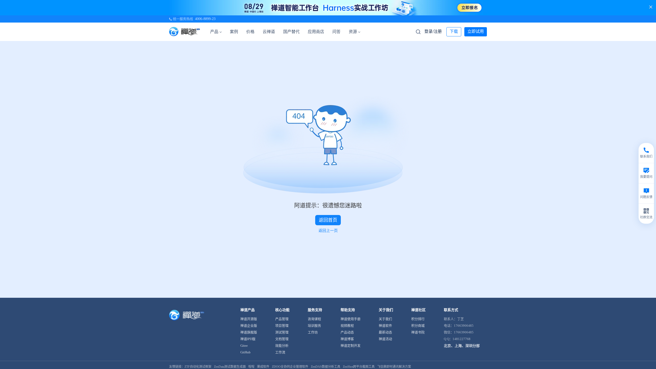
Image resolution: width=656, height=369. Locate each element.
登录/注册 (433, 31)
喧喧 (251, 366)
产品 (214, 31)
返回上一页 (328, 231)
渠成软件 (263, 366)
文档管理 (282, 339)
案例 (234, 31)
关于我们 (385, 319)
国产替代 (291, 31)
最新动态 (385, 332)
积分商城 (418, 325)
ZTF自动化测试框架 (197, 366)
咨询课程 (314, 319)
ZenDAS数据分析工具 (325, 366)
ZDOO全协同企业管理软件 (290, 366)
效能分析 (282, 345)
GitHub (245, 352)
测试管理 (282, 332)
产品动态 (347, 332)
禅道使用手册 (351, 319)
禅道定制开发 (351, 345)
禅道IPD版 (247, 339)
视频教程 (347, 325)
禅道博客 (347, 339)
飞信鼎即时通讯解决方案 (394, 366)
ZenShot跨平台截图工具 (359, 366)
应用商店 (316, 31)
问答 (336, 31)
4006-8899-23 (205, 19)
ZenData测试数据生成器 (230, 366)
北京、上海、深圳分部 (462, 346)
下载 (454, 31)
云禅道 (269, 31)
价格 (250, 31)
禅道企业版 (248, 325)
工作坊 (313, 332)
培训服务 (314, 325)
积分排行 (418, 319)
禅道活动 (385, 339)
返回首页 (328, 220)
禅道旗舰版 (248, 332)
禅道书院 (418, 332)
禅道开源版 (248, 319)
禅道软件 (385, 325)
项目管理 (282, 325)
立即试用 (475, 31)
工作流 (280, 352)
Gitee (244, 345)
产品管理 (282, 319)
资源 (353, 31)
